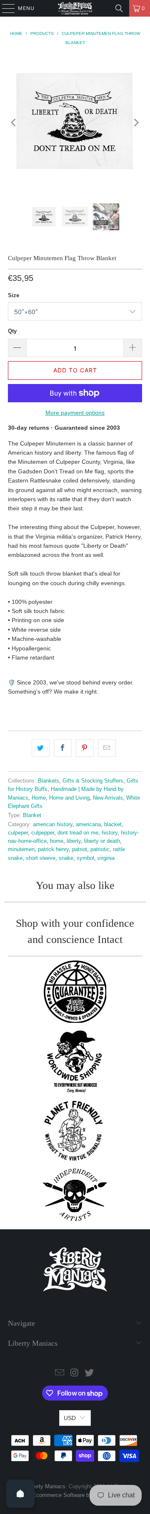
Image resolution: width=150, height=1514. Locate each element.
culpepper (42, 833)
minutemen (21, 849)
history (110, 833)
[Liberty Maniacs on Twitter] (89, 1373)
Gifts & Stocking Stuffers (92, 781)
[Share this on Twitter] (41, 748)
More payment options (75, 412)
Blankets (48, 781)
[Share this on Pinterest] (85, 748)
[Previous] (14, 122)
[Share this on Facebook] (63, 748)
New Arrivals (108, 798)
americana (88, 824)
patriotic (100, 849)
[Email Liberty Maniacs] (59, 1373)
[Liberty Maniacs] (75, 8)
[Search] (119, 8)
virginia (106, 858)
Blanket (32, 815)
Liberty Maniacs (46, 1486)
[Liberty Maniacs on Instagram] (74, 1373)
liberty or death (102, 841)
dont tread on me (78, 833)
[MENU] (4, 8)
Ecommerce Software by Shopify (72, 1495)
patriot (79, 849)
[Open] (20, 1494)
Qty (12, 331)
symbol (85, 858)
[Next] (135, 122)
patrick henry (53, 849)
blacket (113, 824)
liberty (74, 841)
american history (52, 824)
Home (39, 798)
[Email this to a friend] (107, 748)
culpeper (18, 833)
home (56, 841)
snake (66, 858)
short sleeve (40, 858)
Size (13, 295)
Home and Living (69, 798)
